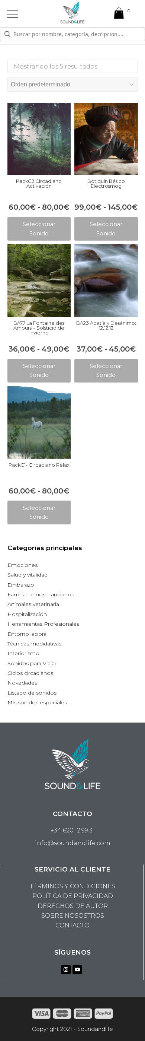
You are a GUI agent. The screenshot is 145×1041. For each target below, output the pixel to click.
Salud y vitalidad (27, 574)
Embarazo (20, 584)
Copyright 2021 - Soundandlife (72, 1029)
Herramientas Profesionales (43, 624)
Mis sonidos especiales (37, 702)
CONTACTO (72, 925)
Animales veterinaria (33, 604)
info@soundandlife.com (72, 843)
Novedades (22, 682)
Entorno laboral (27, 634)
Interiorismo (23, 653)
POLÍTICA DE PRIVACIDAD (72, 895)
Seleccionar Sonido (39, 229)
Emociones (22, 565)
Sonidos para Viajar (32, 663)
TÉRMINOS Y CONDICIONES (72, 886)
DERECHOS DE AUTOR (73, 906)
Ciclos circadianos (30, 673)
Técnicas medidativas (34, 643)
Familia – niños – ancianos (40, 594)
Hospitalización (27, 614)
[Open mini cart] (119, 15)
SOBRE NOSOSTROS (72, 915)
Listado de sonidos (32, 692)
